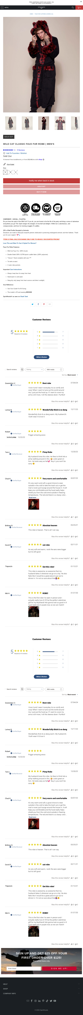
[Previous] (4, 65)
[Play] (41, 65)
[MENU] (1, 7)
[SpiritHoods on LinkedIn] (39, 1001)
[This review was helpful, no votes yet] (72, 401)
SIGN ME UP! (59, 968)
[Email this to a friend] (49, 304)
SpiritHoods (44, 1010)
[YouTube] (55, 1001)
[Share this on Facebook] (38, 304)
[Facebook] (31, 1001)
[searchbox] (12, 369)
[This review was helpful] (72, 624)
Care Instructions (16, 269)
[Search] (73, 7)
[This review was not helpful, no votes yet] (75, 401)
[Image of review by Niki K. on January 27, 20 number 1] (33, 611)
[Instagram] (35, 1001)
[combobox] (34, 369)
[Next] (78, 65)
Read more (32, 497)
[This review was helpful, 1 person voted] (72, 517)
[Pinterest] (43, 1001)
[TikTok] (47, 1001)
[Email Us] (28, 1001)
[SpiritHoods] (41, 7)
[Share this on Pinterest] (44, 304)
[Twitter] (51, 1001)
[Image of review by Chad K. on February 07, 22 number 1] (33, 504)
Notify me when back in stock (41, 181)
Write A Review (41, 357)
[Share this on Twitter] (32, 304)
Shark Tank (24, 296)
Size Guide (10, 164)
